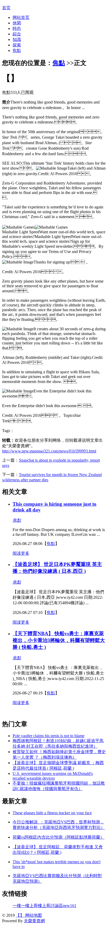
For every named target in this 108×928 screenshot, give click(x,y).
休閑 (17, 23)
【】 (20, 915)
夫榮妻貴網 (34, 921)
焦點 (17, 50)
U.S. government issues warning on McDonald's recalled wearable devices (53, 775)
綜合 (17, 34)
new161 (69, 905)
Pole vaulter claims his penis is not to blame (48, 735)
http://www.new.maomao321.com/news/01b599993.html (49, 451)
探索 (17, 45)
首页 (6, 8)
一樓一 (19, 905)
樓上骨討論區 (50, 905)
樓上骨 (31, 905)
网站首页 (21, 17)
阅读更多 (21, 553)
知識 (17, 39)
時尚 (17, 28)
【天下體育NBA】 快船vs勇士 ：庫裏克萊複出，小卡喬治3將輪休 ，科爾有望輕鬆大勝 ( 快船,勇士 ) (59, 640)
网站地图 (33, 915)
